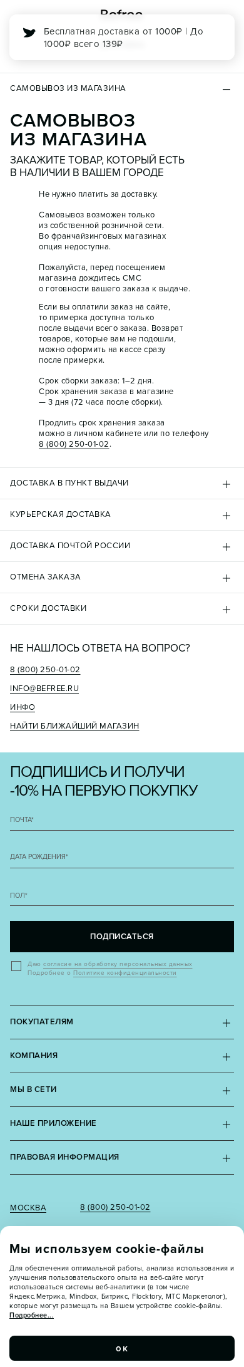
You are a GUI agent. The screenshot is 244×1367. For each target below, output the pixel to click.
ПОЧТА (22, 820)
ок (122, 1348)
